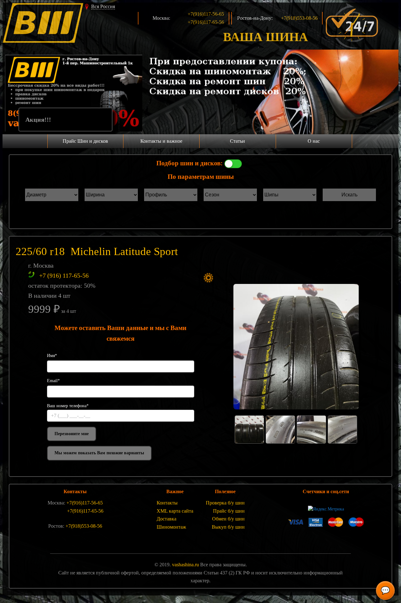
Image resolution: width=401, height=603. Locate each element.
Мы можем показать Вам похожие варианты (99, 453)
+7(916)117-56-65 (206, 14)
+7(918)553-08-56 (299, 18)
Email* (53, 380)
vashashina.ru (185, 564)
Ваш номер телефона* (68, 405)
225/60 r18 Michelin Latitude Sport (97, 251)
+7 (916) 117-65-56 (64, 275)
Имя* (52, 355)
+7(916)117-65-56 (206, 22)
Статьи (237, 141)
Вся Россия (103, 6)
